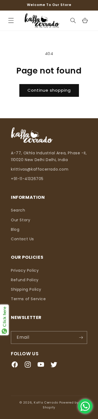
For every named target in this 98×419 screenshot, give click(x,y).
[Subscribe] (81, 337)
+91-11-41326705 (27, 178)
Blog (15, 229)
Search (18, 210)
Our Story (20, 220)
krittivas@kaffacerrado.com (40, 169)
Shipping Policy (26, 289)
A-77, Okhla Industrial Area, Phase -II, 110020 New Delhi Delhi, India (49, 156)
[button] (11, 20)
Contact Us (22, 239)
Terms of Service (28, 299)
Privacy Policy (25, 270)
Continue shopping (49, 90)
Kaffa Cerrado (46, 402)
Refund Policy (25, 280)
